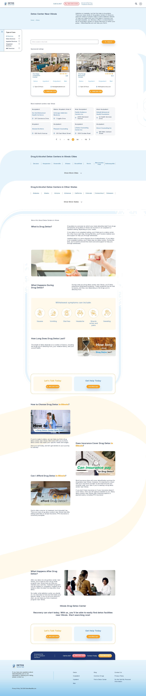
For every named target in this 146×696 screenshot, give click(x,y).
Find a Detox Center (100, 679)
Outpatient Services (9, 45)
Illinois (38, 20)
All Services (9, 36)
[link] (79, 655)
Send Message (93, 386)
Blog (95, 672)
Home (32, 20)
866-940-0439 (73, 4)
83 (73, 139)
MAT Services (10, 48)
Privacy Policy (119, 676)
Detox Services (10, 39)
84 (77, 139)
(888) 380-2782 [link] (51, 91)
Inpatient (76, 679)
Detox (75, 672)
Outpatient (76, 676)
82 (68, 139)
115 (86, 139)
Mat (74, 683)
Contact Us (118, 672)
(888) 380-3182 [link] (97, 91)
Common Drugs (99, 676)
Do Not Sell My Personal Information (123, 680)
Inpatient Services (11, 41)
